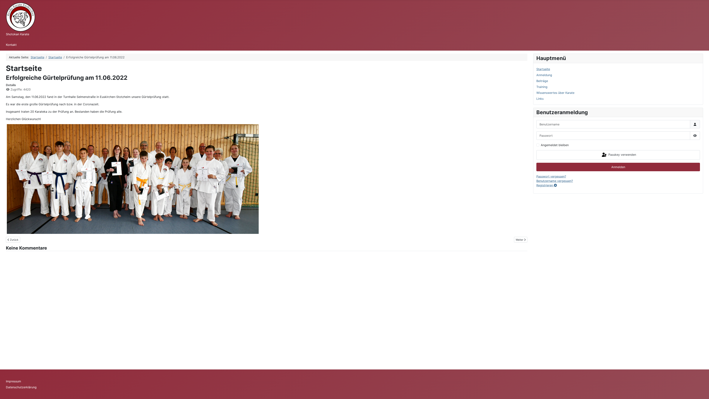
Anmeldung (544, 75)
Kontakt (11, 45)
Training (541, 87)
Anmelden (618, 167)
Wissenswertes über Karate (555, 93)
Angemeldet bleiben (555, 145)
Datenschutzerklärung (21, 387)
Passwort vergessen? (551, 176)
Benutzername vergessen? (554, 181)
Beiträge (542, 81)
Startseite (543, 69)
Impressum (13, 381)
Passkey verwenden (621, 154)
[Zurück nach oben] (702, 392)
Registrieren (545, 185)
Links (540, 98)
